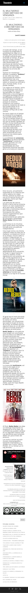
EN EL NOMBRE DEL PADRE (9, 579)
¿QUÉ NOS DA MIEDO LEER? (9, 528)
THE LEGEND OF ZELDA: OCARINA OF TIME (13, 543)
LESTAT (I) (5, 575)
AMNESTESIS (19, 17)
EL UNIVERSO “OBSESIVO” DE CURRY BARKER (13, 577)
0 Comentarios (11, 19)
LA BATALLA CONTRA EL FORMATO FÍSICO (13, 560)
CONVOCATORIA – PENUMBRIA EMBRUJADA (13, 540)
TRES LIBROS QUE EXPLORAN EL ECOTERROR (14, 567)
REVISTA (5, 19)
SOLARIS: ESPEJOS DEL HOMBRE (10, 526)
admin (6, 17)
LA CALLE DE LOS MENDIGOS (10, 582)
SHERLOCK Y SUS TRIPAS (9, 569)
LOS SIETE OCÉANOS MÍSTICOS (10, 538)
